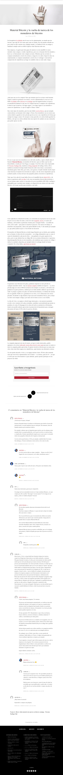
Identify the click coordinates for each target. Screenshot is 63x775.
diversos (22, 101)
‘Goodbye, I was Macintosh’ (47, 751)
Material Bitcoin (17, 162)
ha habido (14, 101)
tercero (42, 220)
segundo (37, 220)
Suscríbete (32, 377)
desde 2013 (47, 177)
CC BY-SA (31, 767)
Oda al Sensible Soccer (46, 741)
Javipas (21, 450)
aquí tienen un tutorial (29, 244)
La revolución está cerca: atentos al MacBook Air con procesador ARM (49, 744)
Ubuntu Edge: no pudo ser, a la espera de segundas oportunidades (48, 753)
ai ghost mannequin (29, 737)
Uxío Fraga (18, 418)
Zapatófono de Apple (46, 749)
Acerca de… (22, 729)
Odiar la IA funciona (12, 737)
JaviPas (21, 475)
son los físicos (40, 111)
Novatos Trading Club (15, 166)
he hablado (19, 40)
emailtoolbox (27, 741)
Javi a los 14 (10, 748)
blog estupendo (33, 166)
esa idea (23, 179)
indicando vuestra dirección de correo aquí (31, 345)
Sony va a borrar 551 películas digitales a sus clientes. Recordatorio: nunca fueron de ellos (14, 758)
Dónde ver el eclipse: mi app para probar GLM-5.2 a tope (15, 762)
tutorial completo (32, 285)
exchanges (30, 101)
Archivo (31, 729)
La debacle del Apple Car (47, 737)
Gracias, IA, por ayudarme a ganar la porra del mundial (14, 739)
